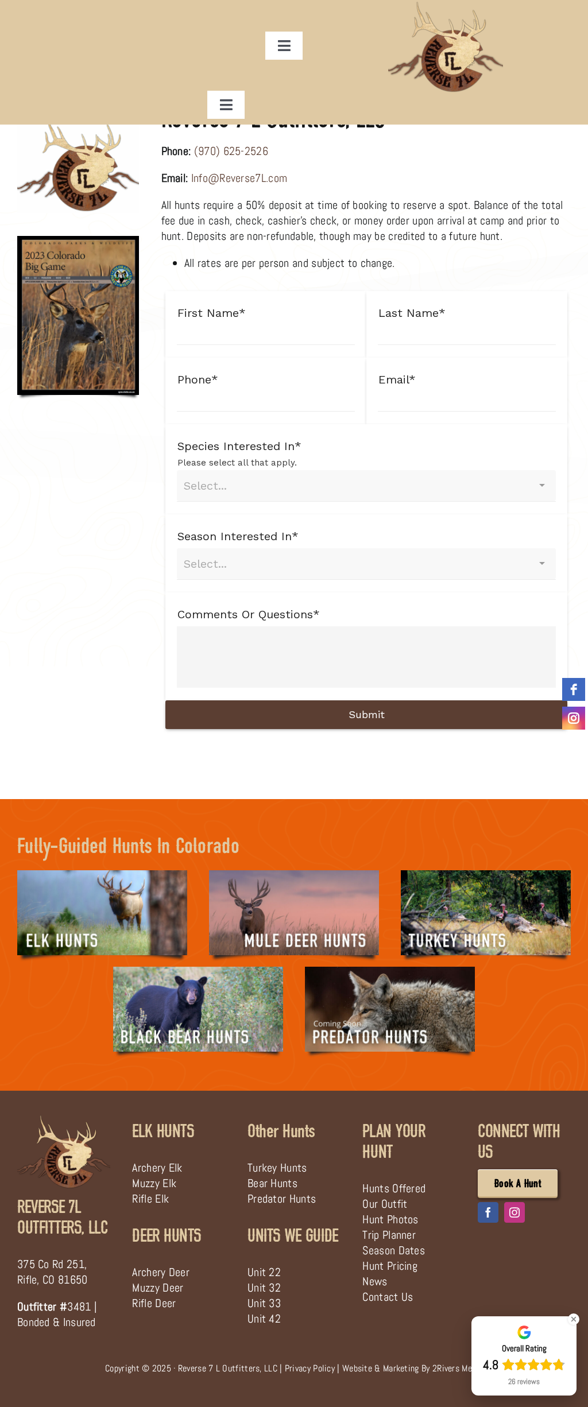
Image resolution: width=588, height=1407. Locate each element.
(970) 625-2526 (231, 151)
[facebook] (488, 1212)
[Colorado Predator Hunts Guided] (390, 972)
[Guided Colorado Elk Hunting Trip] (102, 876)
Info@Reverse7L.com (239, 177)
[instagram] (514, 1212)
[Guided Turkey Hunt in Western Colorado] (486, 876)
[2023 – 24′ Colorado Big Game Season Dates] (78, 241)
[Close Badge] (573, 1319)
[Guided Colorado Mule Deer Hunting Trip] (294, 876)
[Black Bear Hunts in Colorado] (198, 972)
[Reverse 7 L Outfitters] (63, 1119)
